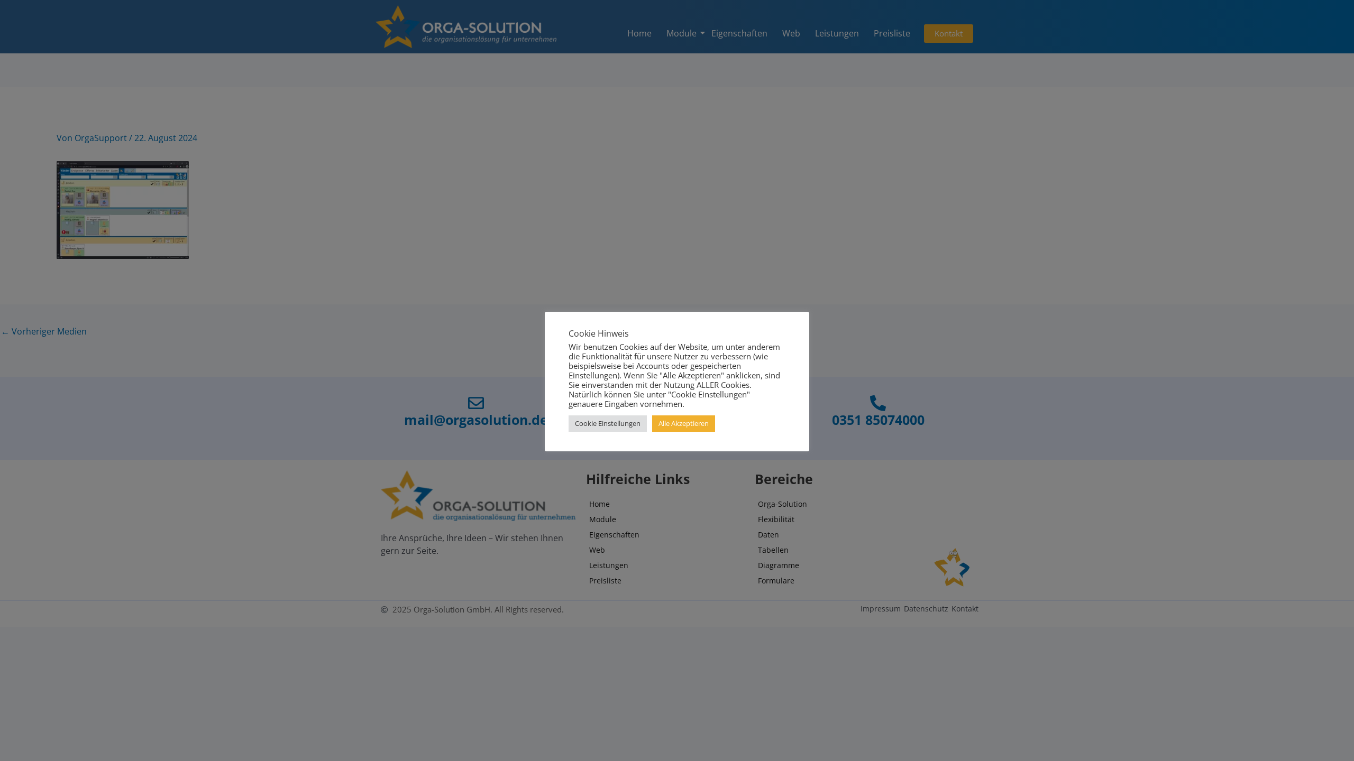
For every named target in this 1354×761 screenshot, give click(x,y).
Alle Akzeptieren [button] (683, 423)
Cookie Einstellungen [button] (608, 423)
